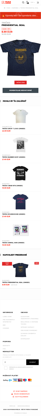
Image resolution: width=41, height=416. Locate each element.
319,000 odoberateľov (22, 394)
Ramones (15, 8)
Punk (8, 8)
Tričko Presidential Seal (29, 8)
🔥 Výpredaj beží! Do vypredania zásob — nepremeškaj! (21, 15)
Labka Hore (7, 316)
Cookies (6, 328)
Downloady (25, 339)
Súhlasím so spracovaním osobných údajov (21, 368)
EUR (32, 2)
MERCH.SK (12, 406)
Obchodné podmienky (29, 330)
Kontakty (6, 345)
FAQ (4, 349)
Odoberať (32, 362)
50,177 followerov (21, 396)
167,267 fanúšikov (21, 391)
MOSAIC (24, 413)
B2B (4, 325)
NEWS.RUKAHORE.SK (24, 406)
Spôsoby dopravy (27, 327)
